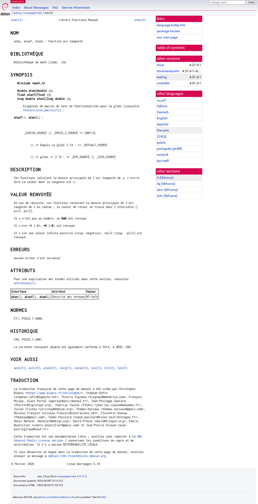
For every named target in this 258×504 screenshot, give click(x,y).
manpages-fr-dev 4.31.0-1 (71, 476)
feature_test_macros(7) (41, 110)
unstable (163, 83)
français (163, 130)
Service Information (76, 7)
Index (16, 7)
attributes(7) (24, 283)
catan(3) (81, 368)
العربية (161, 100)
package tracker (168, 31)
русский (163, 161)
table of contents (171, 48)
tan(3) (122, 368)
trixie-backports (168, 71)
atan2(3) (49, 368)
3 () (165, 178)
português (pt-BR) (169, 149)
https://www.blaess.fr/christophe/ (54, 393)
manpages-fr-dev (32, 12)
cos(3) (96, 368)
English (162, 118)
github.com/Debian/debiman (54, 497)
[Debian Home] (5, 8)
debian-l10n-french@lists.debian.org (77, 456)
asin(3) (34, 368)
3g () (166, 184)
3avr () (167, 190)
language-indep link (171, 25)
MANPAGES (17, 1)
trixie (160, 65)
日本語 (161, 136)
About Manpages (36, 7)
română (162, 155)
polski (161, 142)
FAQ (55, 7)
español (162, 124)
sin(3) (109, 368)
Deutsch (163, 112)
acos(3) (19, 368)
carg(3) (65, 368)
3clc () (167, 196)
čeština (162, 106)
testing (17, 12)
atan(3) (17, 20)
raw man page (167, 37)
